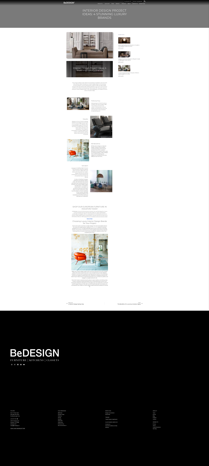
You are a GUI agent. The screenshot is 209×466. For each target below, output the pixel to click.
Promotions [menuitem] (142, 3)
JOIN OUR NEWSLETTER (17, 428)
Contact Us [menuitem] (135, 3)
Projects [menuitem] (124, 3)
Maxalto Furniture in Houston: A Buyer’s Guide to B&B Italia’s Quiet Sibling (129, 59)
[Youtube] (24, 364)
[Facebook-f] (14, 364)
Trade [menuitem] (112, 3)
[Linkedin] (18, 364)
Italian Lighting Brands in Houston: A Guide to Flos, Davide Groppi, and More (128, 46)
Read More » (121, 48)
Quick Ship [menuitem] (107, 3)
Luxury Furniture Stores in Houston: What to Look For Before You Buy (128, 73)
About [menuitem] (129, 3)
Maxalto (79, 228)
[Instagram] (11, 364)
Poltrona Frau (94, 227)
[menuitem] (100, 4)
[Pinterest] (21, 364)
